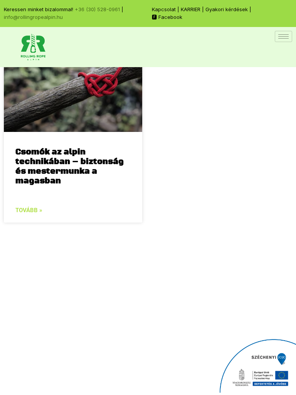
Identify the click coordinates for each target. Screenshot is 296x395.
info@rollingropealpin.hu (33, 17)
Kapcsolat (164, 9)
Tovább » (28, 210)
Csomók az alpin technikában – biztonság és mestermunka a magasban (69, 166)
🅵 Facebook (167, 17)
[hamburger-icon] (283, 36)
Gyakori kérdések (226, 9)
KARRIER (190, 9)
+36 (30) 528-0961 (97, 9)
